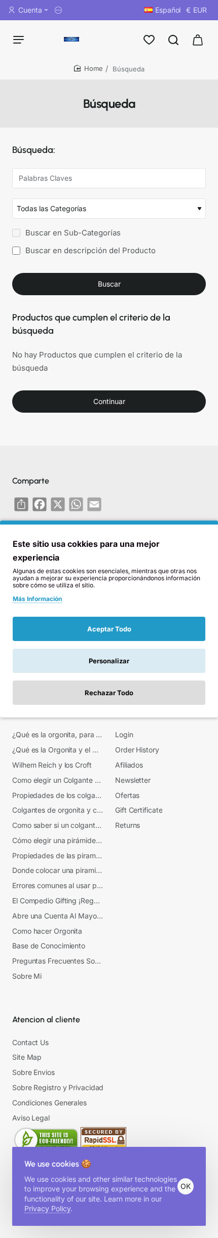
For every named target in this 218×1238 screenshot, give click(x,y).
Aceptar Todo (109, 629)
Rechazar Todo (109, 693)
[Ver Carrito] (198, 39)
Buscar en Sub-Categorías (72, 232)
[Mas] (60, 10)
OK (185, 1186)
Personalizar (109, 661)
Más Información (37, 599)
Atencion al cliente (46, 1019)
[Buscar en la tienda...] (173, 39)
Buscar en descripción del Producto (89, 250)
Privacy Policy (47, 1208)
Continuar (109, 401)
